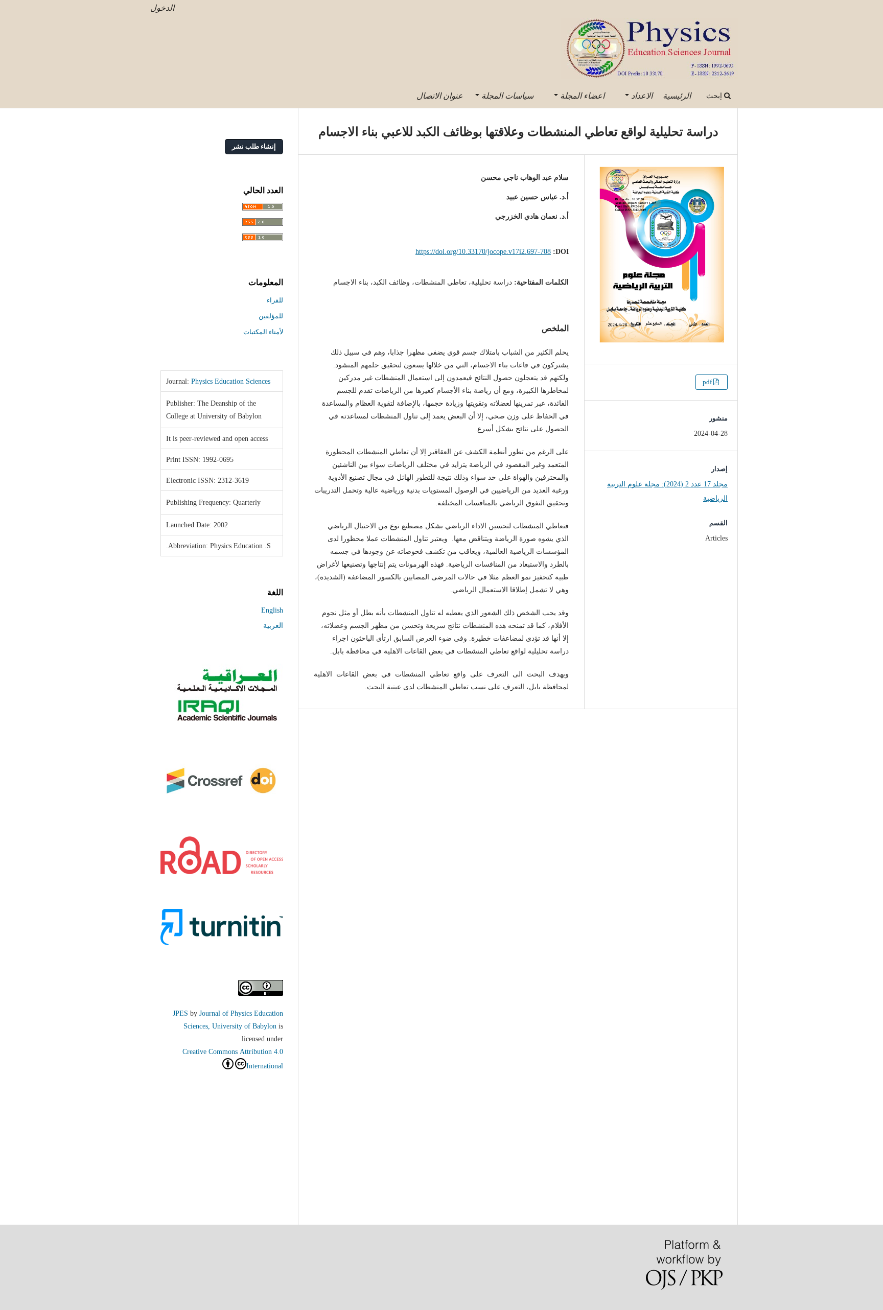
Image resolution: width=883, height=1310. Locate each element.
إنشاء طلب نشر (254, 146)
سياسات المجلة (506, 95)
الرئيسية (677, 95)
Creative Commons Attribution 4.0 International (232, 1058)
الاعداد (641, 95)
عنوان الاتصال (439, 95)
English (272, 610)
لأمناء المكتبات (263, 332)
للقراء (275, 300)
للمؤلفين (271, 316)
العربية (273, 625)
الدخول (162, 8)
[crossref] (221, 799)
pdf (708, 382)
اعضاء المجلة (581, 95)
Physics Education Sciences (230, 381)
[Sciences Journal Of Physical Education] (226, 721)
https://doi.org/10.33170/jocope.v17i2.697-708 (483, 251)
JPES (180, 1013)
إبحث (715, 95)
